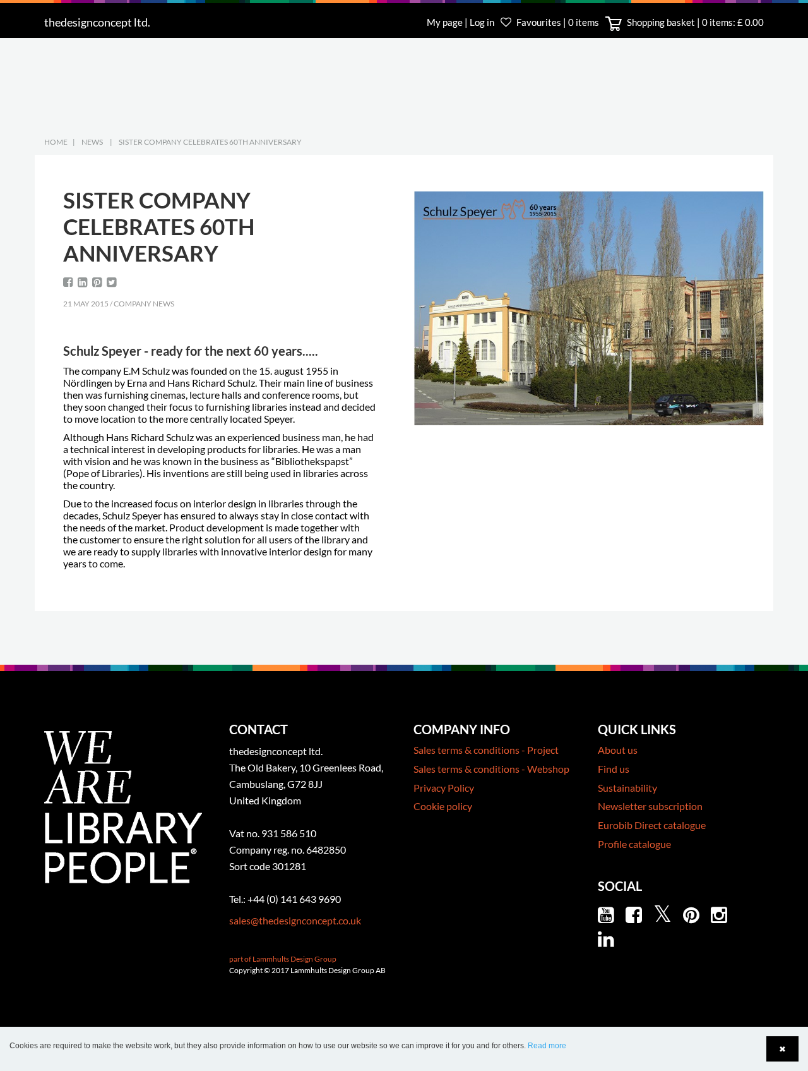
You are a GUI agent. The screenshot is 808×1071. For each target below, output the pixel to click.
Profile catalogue (634, 844)
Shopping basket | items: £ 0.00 (694, 22)
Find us (613, 769)
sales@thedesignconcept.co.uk (295, 920)
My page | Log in (461, 22)
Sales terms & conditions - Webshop (491, 769)
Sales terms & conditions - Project (486, 750)
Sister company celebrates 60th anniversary (210, 142)
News (92, 142)
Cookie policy (442, 806)
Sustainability (627, 788)
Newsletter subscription (650, 806)
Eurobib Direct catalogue (652, 825)
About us (618, 750)
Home (56, 142)
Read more (547, 1045)
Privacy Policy (443, 788)
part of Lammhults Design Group (282, 959)
